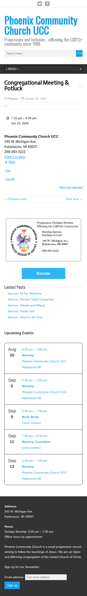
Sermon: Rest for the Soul (25, 317)
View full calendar (71, 187)
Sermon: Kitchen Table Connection (31, 299)
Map (9, 162)
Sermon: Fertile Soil (21, 311)
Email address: (14, 577)
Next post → (74, 199)
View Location (15, 157)
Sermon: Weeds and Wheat (26, 305)
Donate (43, 273)
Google (10, 179)
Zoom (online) (34, 417)
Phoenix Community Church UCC (40, 25)
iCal (7, 170)
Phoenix (13, 98)
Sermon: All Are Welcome (25, 293)
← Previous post (15, 199)
